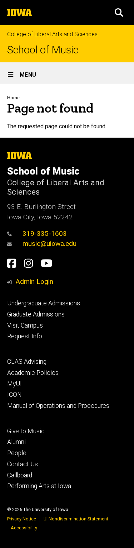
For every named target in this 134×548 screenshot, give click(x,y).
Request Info (24, 336)
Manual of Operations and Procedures (58, 405)
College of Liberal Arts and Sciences (52, 34)
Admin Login (34, 281)
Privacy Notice (21, 518)
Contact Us (22, 464)
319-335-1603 (45, 233)
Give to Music (26, 431)
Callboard (19, 475)
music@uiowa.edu (49, 243)
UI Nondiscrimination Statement (76, 518)
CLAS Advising (26, 361)
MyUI (14, 383)
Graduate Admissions (36, 314)
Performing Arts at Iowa (39, 486)
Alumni (16, 441)
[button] (119, 12)
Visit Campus (25, 325)
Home (13, 97)
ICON (14, 394)
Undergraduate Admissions (43, 303)
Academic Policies (33, 372)
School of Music (42, 50)
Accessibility (24, 527)
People (16, 453)
